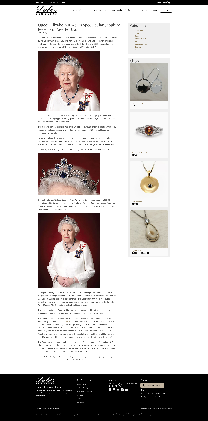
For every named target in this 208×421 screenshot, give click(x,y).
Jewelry (137, 41)
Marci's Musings (141, 44)
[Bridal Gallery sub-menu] (86, 10)
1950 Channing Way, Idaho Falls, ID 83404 (123, 384)
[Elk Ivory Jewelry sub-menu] (106, 10)
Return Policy (157, 408)
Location (153, 10)
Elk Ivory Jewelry (96, 10)
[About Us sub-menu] (147, 10)
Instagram (66, 321)
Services (138, 47)
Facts (137, 33)
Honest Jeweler (140, 39)
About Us (140, 10)
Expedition (139, 30)
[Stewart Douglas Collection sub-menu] (134, 10)
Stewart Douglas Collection (120, 10)
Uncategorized (140, 50)
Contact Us (166, 10)
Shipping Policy (146, 408)
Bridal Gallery (78, 10)
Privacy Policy (167, 408)
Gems (137, 36)
